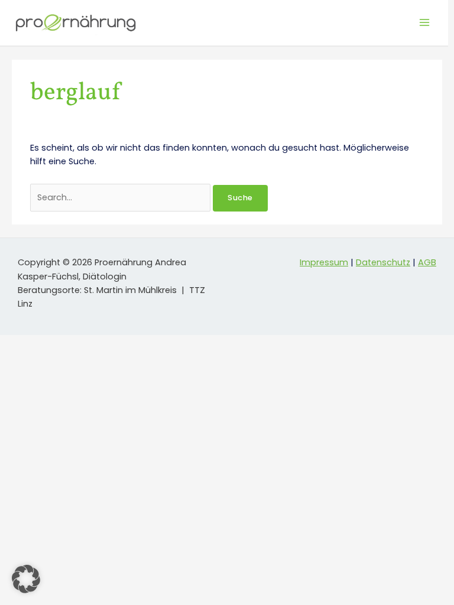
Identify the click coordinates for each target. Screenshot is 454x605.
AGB (427, 262)
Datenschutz (383, 262)
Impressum (324, 262)
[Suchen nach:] (121, 197)
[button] (26, 579)
